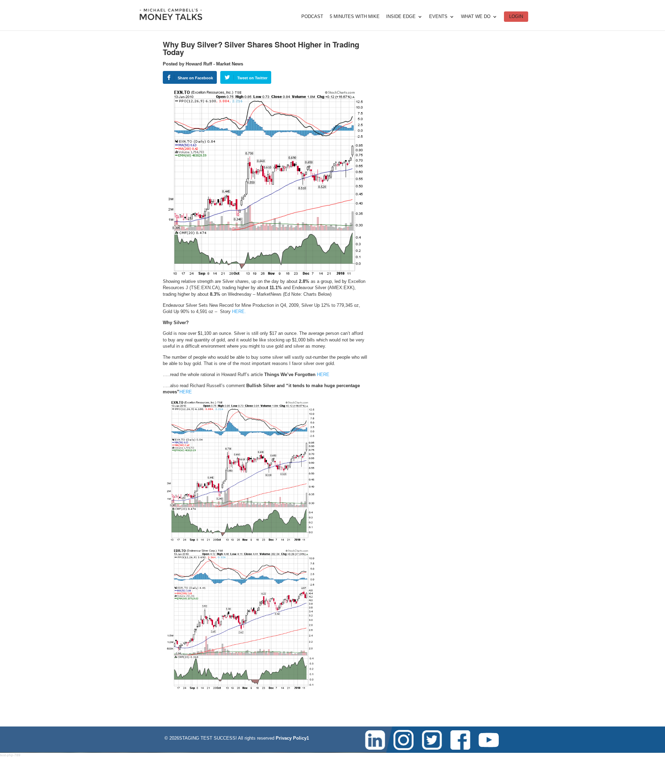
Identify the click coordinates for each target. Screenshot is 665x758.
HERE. (239, 311)
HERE (323, 374)
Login (516, 16)
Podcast (312, 16)
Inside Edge (401, 16)
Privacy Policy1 (292, 738)
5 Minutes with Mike (355, 16)
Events (438, 16)
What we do (475, 16)
